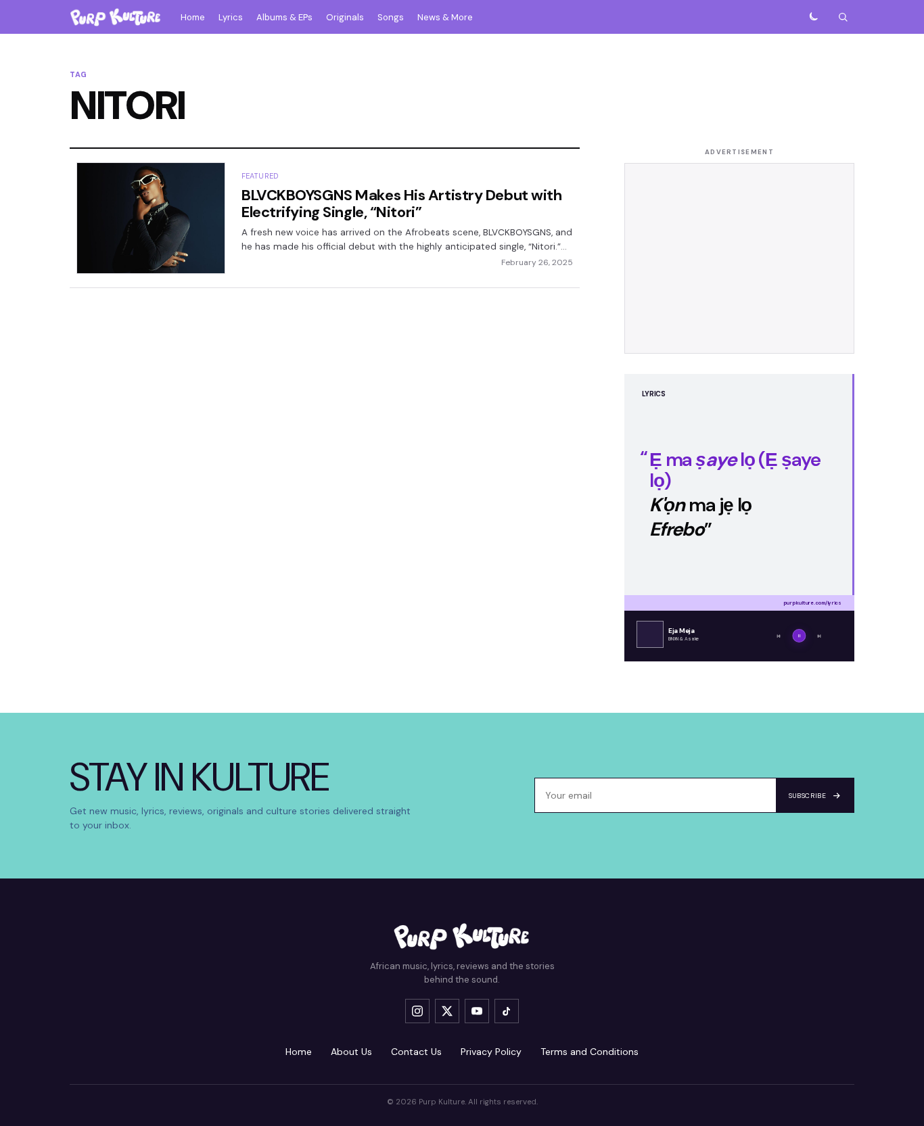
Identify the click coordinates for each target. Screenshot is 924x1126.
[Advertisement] (739, 258)
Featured (259, 176)
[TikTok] (506, 1011)
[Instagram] (417, 1011)
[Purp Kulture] (116, 16)
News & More (445, 17)
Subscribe (807, 795)
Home (193, 17)
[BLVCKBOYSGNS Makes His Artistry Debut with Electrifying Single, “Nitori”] (150, 218)
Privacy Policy (491, 1052)
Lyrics (230, 17)
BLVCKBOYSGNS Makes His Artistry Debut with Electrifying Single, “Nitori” (401, 203)
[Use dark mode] (813, 16)
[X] (447, 1011)
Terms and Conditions (589, 1052)
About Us (351, 1052)
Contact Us (416, 1052)
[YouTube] (477, 1011)
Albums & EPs (284, 17)
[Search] (842, 16)
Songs (390, 17)
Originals (345, 17)
